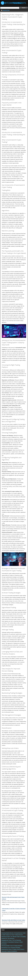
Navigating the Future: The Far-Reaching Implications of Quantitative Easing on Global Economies (12, 942)
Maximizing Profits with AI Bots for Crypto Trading (13, 920)
